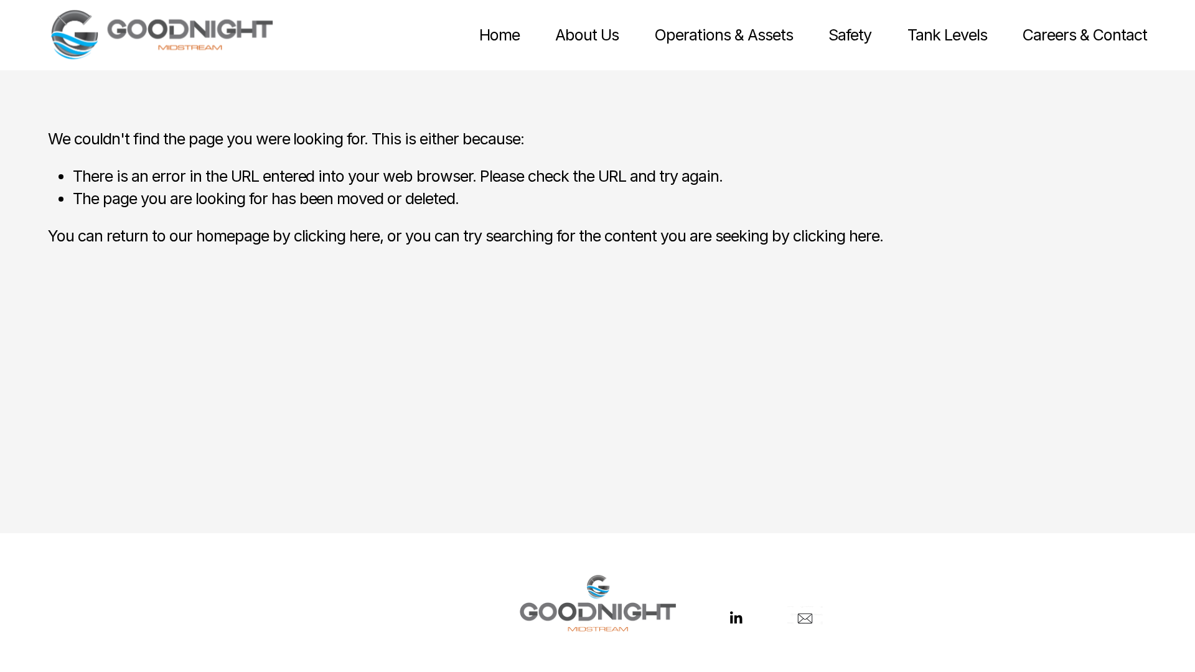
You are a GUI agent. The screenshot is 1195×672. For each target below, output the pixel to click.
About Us (587, 35)
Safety (849, 35)
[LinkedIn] (735, 617)
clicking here (337, 235)
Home (499, 35)
